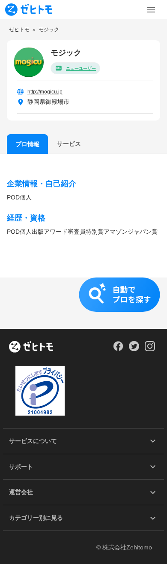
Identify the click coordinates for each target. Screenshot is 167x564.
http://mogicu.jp (45, 92)
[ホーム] (31, 347)
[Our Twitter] (134, 349)
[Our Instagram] (150, 349)
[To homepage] (29, 9)
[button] (83, 303)
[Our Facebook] (118, 349)
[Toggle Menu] (151, 9)
